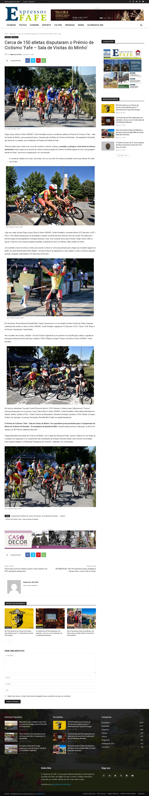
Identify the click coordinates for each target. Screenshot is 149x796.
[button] (141, 25)
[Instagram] (133, 1)
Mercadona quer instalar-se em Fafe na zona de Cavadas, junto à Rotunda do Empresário (33, 724)
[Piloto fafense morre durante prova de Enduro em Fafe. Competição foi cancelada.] (11, 737)
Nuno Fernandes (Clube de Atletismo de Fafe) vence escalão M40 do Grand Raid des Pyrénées (80, 633)
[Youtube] (143, 1)
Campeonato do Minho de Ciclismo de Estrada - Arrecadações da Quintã (34, 516)
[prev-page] (6, 640)
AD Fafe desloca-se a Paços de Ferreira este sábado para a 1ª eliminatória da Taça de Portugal (19, 633)
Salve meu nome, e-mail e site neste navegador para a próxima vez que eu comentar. (39, 696)
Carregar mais (122, 155)
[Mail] (136, 1)
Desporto (13, 34)
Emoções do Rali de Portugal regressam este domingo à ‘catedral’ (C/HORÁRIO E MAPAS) (32, 748)
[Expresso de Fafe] (6, 54)
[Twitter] (139, 1)
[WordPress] (126, 775)
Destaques (15, 37)
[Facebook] (130, 1)
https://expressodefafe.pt (30, 585)
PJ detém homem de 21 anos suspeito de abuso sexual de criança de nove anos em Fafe (130, 145)
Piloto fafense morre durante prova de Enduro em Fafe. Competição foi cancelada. (32, 736)
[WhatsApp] (43, 60)
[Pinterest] (38, 60)
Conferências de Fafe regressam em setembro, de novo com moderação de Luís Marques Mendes (49, 633)
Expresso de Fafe (16, 54)
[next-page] (9, 640)
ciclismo (62, 516)
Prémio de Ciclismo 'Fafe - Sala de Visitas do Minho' (22, 519)
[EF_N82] (123, 67)
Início (6, 34)
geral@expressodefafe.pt (61, 784)
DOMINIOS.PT (40, 794)
